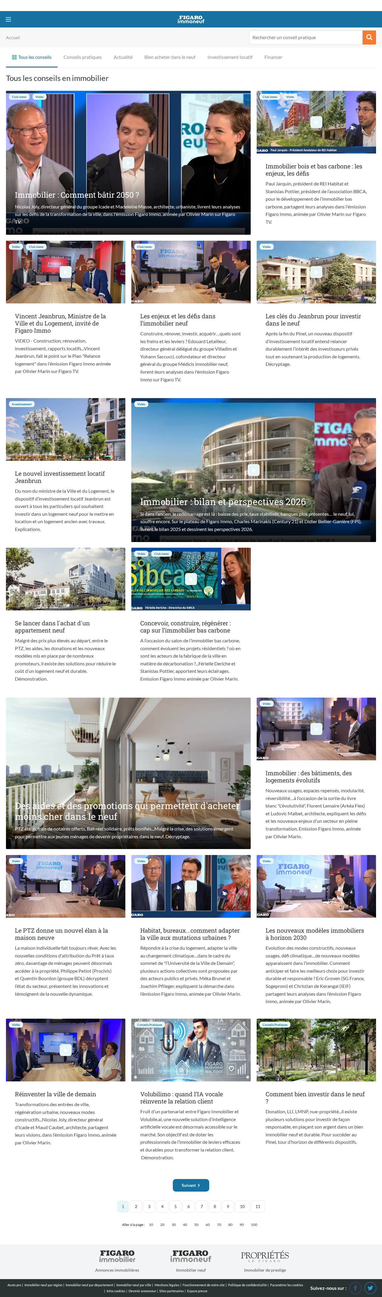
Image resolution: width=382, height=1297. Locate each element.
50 (196, 1224)
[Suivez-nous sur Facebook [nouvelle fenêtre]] (355, 1287)
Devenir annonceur (142, 1291)
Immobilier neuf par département (89, 1285)
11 (257, 1206)
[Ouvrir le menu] (8, 19)
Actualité (123, 57)
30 (174, 1224)
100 (254, 1224)
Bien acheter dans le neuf (169, 57)
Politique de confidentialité (247, 1285)
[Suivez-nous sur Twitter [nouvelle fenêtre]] (370, 1287)
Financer (273, 57)
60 (208, 1224)
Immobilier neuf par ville (133, 1285)
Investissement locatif (229, 57)
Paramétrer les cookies (286, 1285)
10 (242, 1206)
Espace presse (197, 1291)
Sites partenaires (171, 1291)
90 (242, 1224)
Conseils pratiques (83, 57)
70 (219, 1224)
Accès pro (14, 1285)
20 (162, 1224)
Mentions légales (167, 1285)
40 (185, 1224)
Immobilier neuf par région (43, 1285)
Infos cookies (116, 1291)
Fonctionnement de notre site (204, 1285)
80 (230, 1224)
